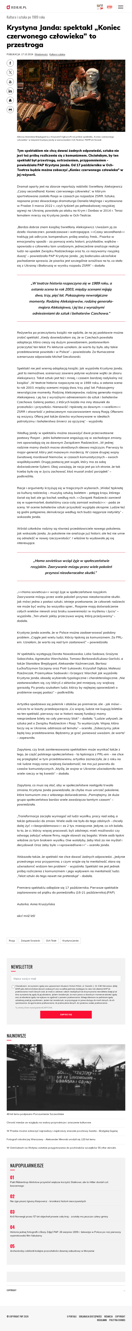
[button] (124, 1291)
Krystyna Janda (71, 940)
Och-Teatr (51, 940)
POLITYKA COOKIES (117, 1320)
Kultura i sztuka (57, 54)
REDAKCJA (108, 1316)
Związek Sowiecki (30, 940)
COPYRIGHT (120, 1316)
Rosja (12, 940)
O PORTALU (71, 1316)
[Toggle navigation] (120, 7)
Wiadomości (41, 54)
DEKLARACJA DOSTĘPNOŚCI (90, 1316)
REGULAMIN (102, 1320)
